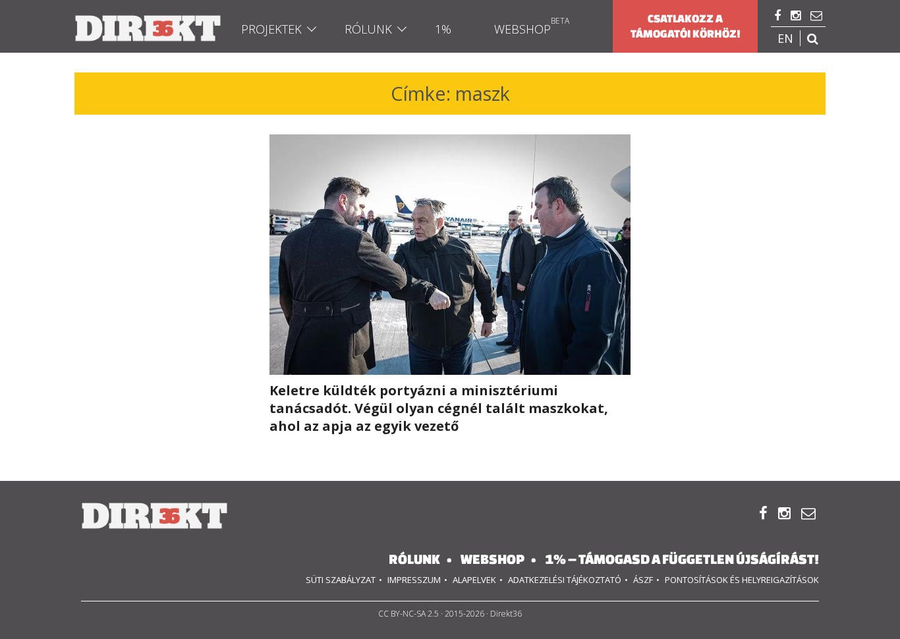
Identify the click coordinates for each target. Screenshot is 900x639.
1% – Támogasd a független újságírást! (682, 559)
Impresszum (414, 580)
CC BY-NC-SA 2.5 (408, 613)
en (785, 38)
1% (443, 29)
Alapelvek (474, 580)
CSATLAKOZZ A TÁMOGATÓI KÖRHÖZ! (686, 26)
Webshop (522, 29)
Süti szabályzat (341, 580)
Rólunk (368, 29)
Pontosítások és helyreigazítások (742, 580)
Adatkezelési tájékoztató (564, 580)
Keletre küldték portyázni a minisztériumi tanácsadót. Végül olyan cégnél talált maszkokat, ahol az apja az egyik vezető (438, 408)
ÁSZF (643, 580)
